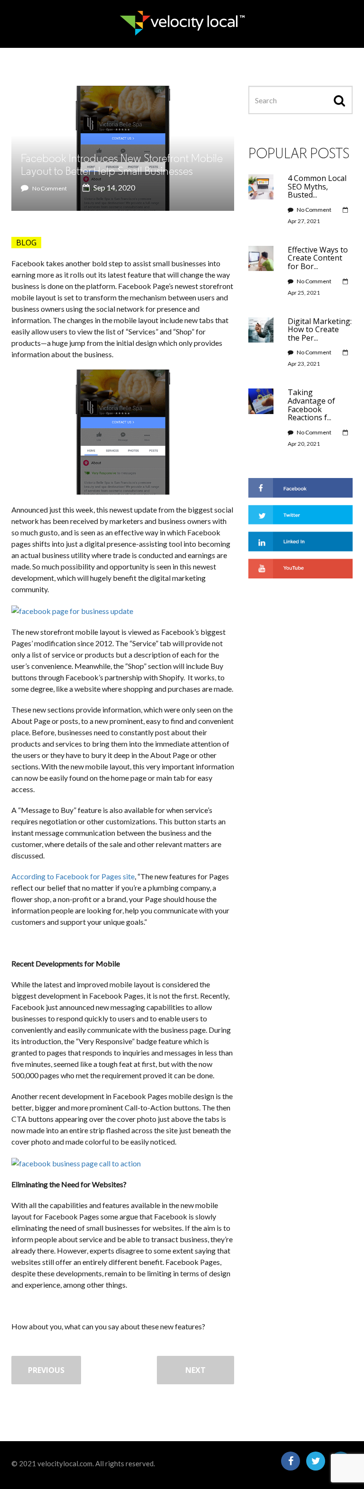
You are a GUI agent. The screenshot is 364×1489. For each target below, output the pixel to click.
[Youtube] (300, 567)
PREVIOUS (46, 1370)
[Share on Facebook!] (300, 486)
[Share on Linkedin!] (300, 540)
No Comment (49, 188)
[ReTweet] (300, 513)
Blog (26, 242)
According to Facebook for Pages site (73, 876)
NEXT (195, 1370)
